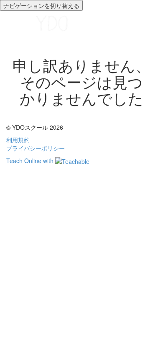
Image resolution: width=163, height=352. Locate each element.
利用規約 (18, 140)
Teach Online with (30, 160)
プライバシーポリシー (35, 148)
